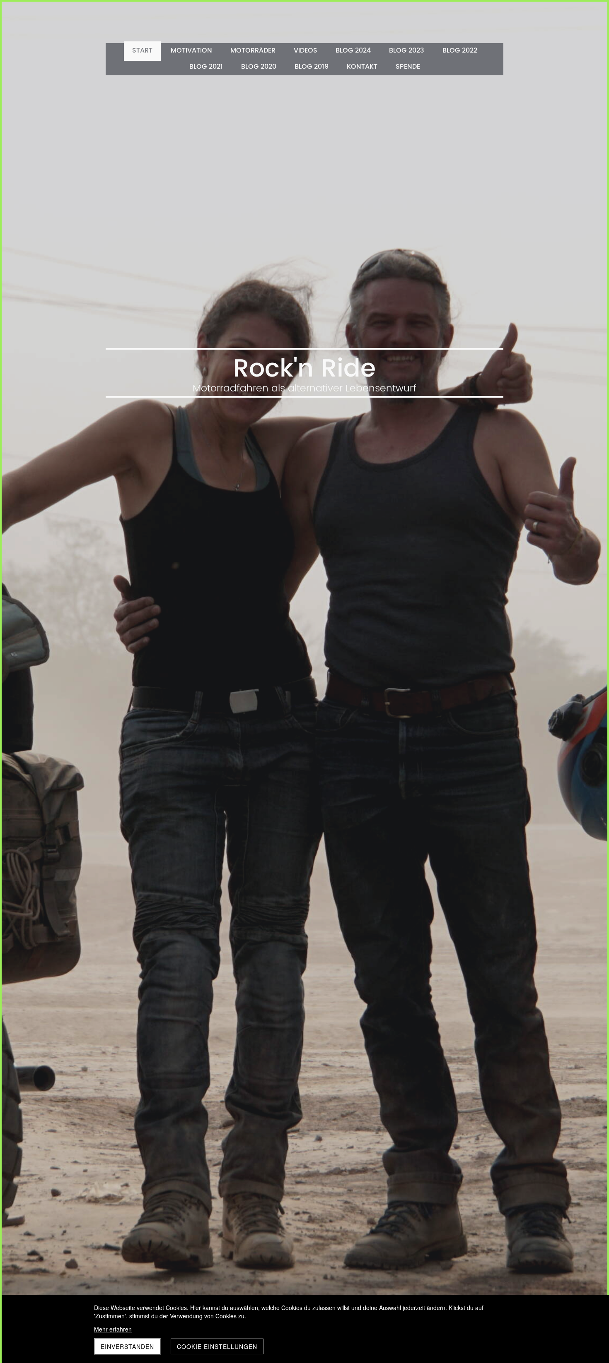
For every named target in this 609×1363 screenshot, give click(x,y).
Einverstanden (127, 1346)
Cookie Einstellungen (217, 1346)
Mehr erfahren (113, 1329)
